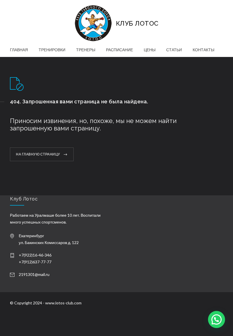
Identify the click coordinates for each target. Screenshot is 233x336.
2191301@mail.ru (34, 274)
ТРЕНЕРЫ (85, 49)
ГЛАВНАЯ (19, 49)
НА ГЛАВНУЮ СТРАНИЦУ (38, 154)
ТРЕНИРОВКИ (52, 49)
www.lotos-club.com (63, 302)
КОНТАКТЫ (203, 49)
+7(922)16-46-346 (35, 255)
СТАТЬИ (174, 49)
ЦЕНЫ (149, 49)
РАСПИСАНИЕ (119, 49)
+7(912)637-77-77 (35, 261)
